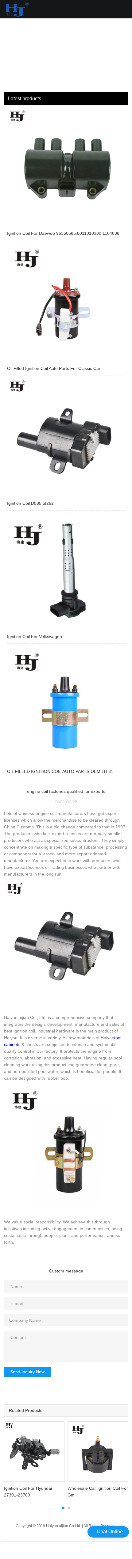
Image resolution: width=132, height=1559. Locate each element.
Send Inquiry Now (27, 1371)
